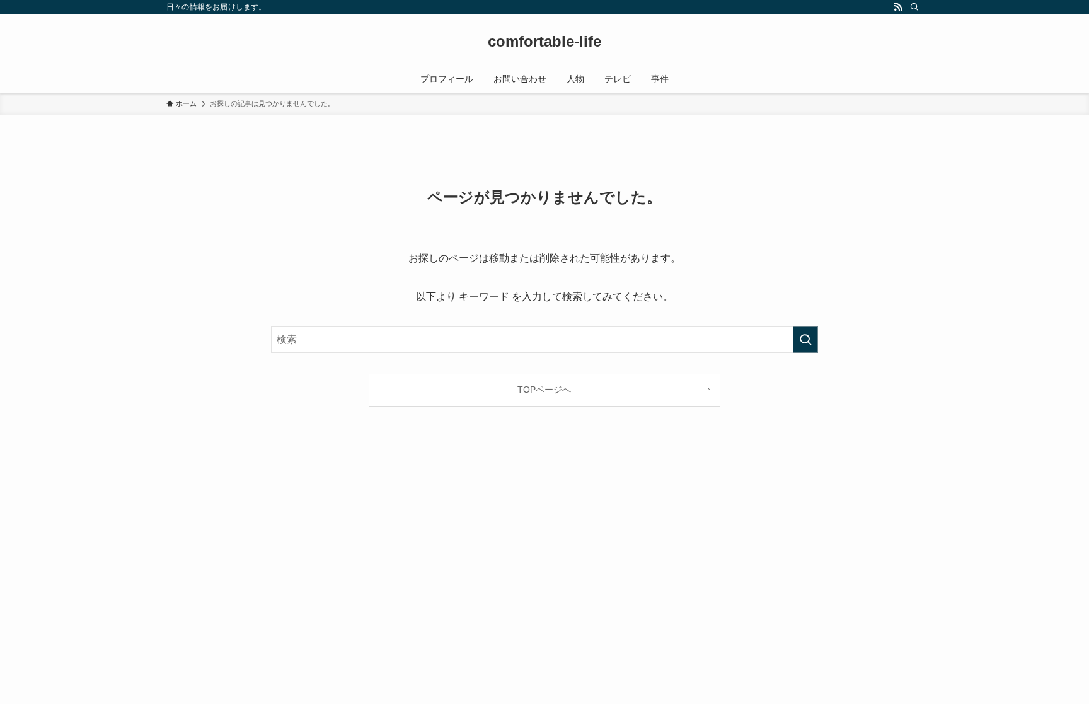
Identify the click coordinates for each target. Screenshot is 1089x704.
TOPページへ (544, 389)
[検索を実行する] (805, 339)
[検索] (914, 7)
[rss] (898, 7)
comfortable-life (544, 41)
